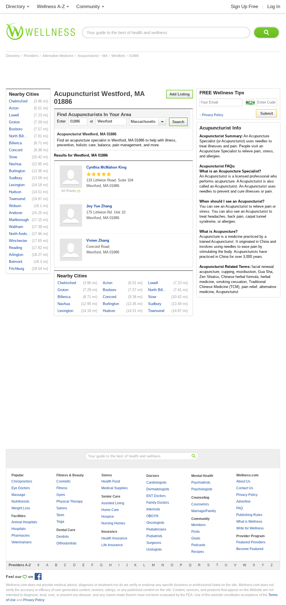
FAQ (239, 508)
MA (105, 56)
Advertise (243, 501)
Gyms (60, 495)
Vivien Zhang (97, 240)
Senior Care (110, 496)
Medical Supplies (114, 488)
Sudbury (15, 178)
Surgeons (153, 543)
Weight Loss (20, 508)
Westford (118, 56)
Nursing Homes (113, 523)
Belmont (15, 262)
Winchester (18, 241)
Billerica (15, 143)
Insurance (109, 532)
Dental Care (65, 530)
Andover (15, 213)
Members (198, 525)
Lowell (14, 115)
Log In (273, 6)
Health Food (110, 481)
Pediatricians (156, 529)
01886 (134, 56)
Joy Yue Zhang (99, 206)
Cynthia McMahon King (106, 167)
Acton (13, 108)
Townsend (17, 199)
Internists (153, 509)
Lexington (17, 185)
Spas (60, 515)
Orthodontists (66, 543)
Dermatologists (157, 489)
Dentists (62, 537)
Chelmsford (18, 101)
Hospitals (18, 529)
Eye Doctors (20, 488)
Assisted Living (112, 503)
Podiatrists (154, 536)
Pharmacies (20, 535)
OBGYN (152, 516)
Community (88, 6)
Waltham (16, 227)
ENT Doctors (156, 496)
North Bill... (18, 136)
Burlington (17, 171)
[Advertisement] (107, 73)
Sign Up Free (244, 6)
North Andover (20, 234)
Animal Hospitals (24, 522)
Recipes (197, 552)
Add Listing (180, 94)
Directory (15, 6)
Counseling (200, 498)
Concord (15, 150)
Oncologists (155, 523)
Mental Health (202, 476)
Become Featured (249, 549)
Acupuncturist (88, 56)
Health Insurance (114, 538)
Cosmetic (63, 481)
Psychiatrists (200, 482)
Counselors (200, 504)
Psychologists (201, 489)
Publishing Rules (249, 515)
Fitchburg (16, 269)
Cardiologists (156, 482)
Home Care (110, 510)
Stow (13, 157)
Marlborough (19, 220)
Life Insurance (112, 545)
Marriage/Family (203, 511)
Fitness (61, 488)
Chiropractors (21, 481)
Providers (31, 56)
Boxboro (15, 129)
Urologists (154, 549)
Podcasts (198, 545)
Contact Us (244, 488)
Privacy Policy (211, 115)
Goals (195, 538)
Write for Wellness (250, 528)
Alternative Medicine (58, 56)
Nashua (15, 164)
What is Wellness (249, 522)
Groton (14, 122)
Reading (15, 248)
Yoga (60, 522)
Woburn (15, 206)
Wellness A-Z (51, 6)
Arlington (16, 255)
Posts (195, 532)
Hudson (15, 192)
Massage (18, 495)
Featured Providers (250, 542)
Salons (61, 508)
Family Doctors (157, 503)
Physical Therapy (69, 501)
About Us (243, 481)
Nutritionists (20, 501)
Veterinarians (21, 542)
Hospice (107, 516)
